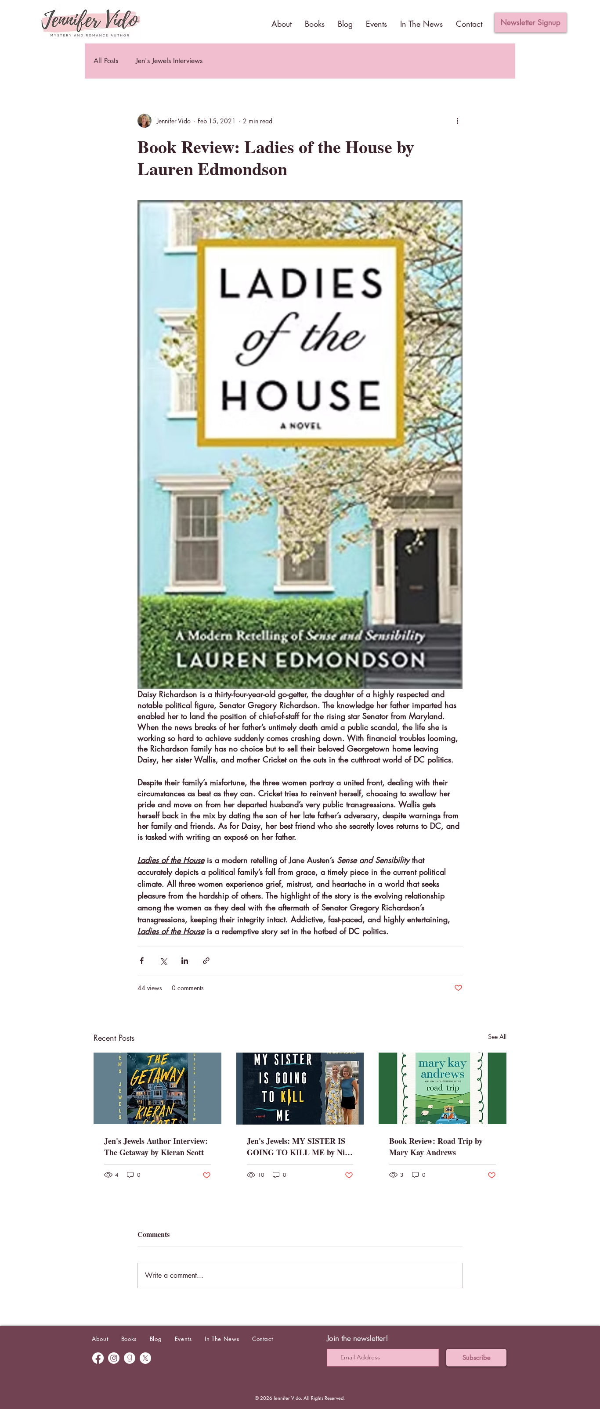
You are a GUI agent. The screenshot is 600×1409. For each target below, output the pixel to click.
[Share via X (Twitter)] (163, 960)
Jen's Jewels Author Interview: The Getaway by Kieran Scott (156, 1146)
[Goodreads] (129, 1358)
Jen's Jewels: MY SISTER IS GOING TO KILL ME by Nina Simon (300, 1146)
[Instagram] (113, 1358)
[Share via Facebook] (141, 960)
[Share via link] (206, 960)
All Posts (106, 60)
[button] (531, 22)
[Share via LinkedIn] (185, 960)
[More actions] (457, 120)
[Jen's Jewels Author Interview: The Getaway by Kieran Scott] (157, 1088)
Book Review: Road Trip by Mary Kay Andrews (436, 1146)
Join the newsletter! (357, 1338)
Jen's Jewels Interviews (169, 60)
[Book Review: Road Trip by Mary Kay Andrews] (442, 1088)
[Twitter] (145, 1358)
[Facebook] (98, 1358)
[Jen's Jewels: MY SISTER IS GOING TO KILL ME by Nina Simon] (300, 1089)
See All (497, 1036)
